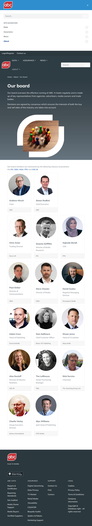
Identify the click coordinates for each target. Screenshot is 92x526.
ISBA (16, 169)
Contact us (21, 53)
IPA (12, 169)
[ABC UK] (8, 5)
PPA (26, 169)
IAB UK (35, 169)
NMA (21, 169)
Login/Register (8, 53)
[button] (87, 5)
